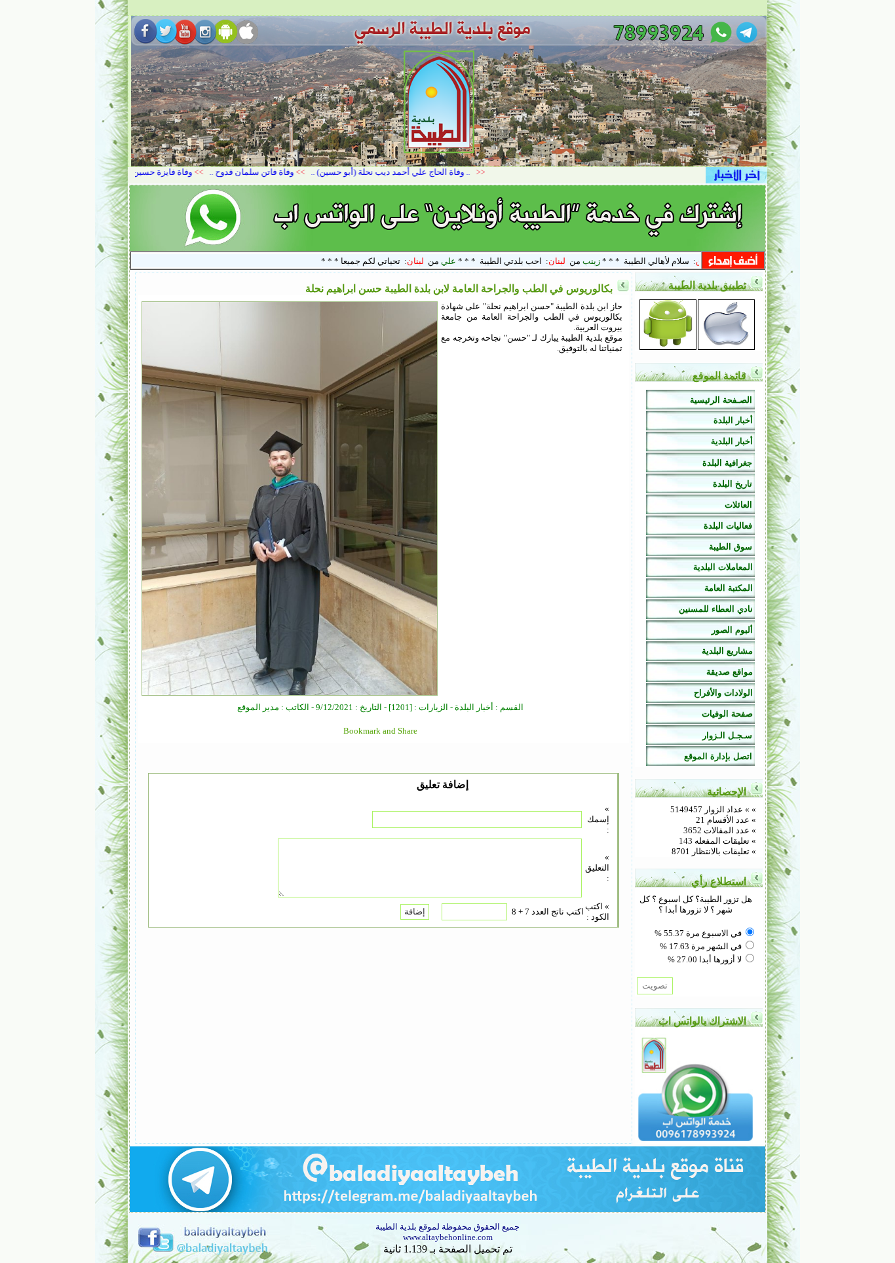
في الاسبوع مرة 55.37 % (698, 933)
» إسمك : (598, 819)
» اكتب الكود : (597, 911)
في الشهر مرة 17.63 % (701, 946)
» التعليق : (597, 867)
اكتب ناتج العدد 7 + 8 (548, 911)
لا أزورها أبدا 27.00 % (705, 959)
